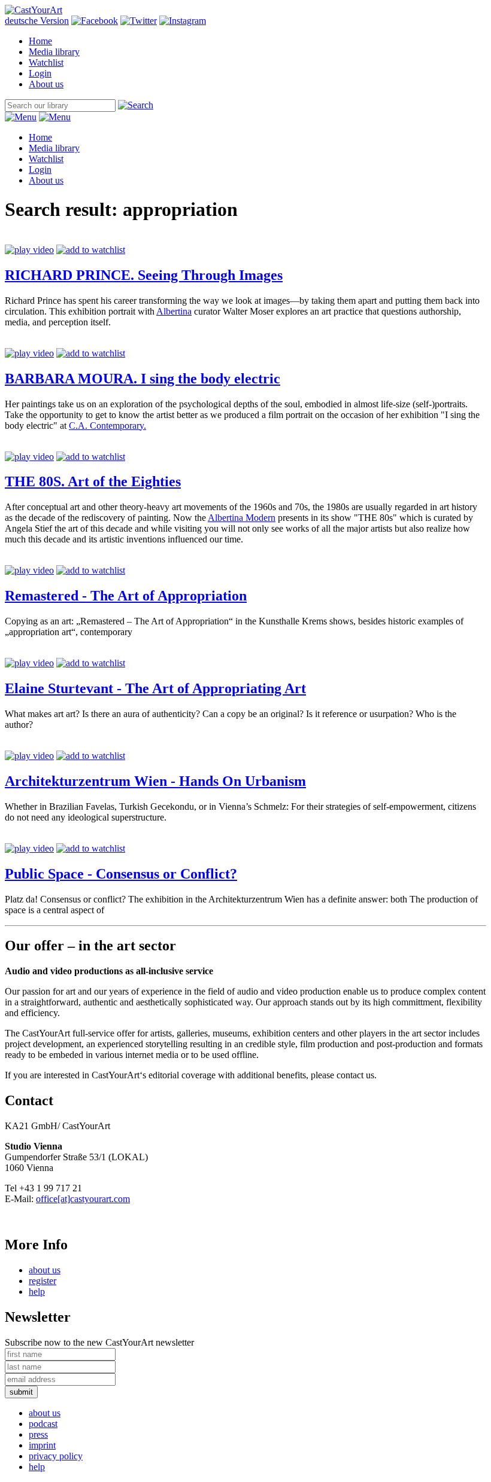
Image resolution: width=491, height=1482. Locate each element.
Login (40, 73)
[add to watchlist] (90, 250)
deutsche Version (37, 21)
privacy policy (56, 1456)
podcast (43, 1424)
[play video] (29, 250)
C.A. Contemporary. (107, 425)
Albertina (174, 311)
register (42, 1281)
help (37, 1291)
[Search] (135, 105)
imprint (42, 1445)
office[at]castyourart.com (83, 1199)
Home (40, 41)
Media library (54, 52)
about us (44, 1270)
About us (46, 84)
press (38, 1434)
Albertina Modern (241, 518)
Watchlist (46, 62)
